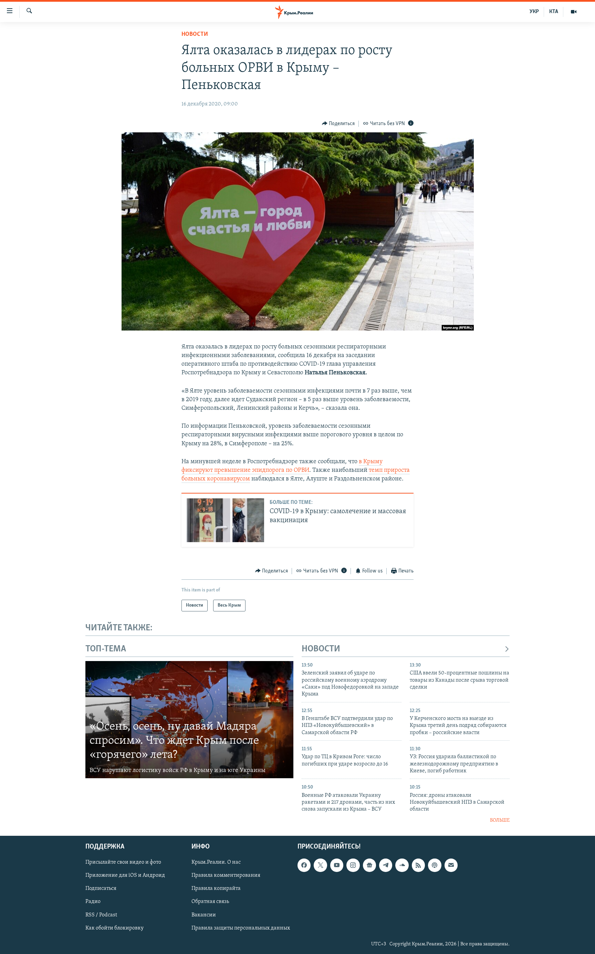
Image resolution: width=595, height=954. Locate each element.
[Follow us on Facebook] (304, 865)
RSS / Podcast (101, 915)
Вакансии (203, 915)
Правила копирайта (216, 889)
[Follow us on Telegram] (385, 865)
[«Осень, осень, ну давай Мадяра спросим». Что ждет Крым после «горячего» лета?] (189, 719)
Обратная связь (210, 902)
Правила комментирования (225, 876)
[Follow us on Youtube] (336, 865)
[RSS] (418, 865)
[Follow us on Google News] (369, 865)
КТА (553, 11)
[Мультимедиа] (573, 12)
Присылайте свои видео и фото (123, 862)
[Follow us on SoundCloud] (401, 865)
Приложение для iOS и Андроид (125, 876)
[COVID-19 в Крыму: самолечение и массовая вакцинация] (225, 520)
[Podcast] (434, 865)
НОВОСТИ (321, 649)
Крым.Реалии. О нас (216, 862)
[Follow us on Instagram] (352, 865)
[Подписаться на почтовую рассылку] (451, 865)
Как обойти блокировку (114, 928)
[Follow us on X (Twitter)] (320, 865)
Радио (93, 902)
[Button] (338, 123)
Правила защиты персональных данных (240, 928)
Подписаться (100, 889)
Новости (194, 34)
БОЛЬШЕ (500, 820)
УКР (534, 11)
